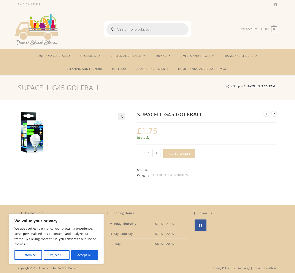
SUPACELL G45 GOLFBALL (260, 86)
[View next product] (274, 114)
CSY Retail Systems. (68, 268)
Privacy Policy (221, 268)
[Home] (227, 86)
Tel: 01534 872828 (29, 4)
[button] (121, 116)
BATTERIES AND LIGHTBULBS (169, 175)
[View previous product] (266, 114)
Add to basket (179, 154)
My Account (249, 29)
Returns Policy (241, 268)
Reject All (56, 255)
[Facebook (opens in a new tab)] (275, 4)
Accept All (84, 255)
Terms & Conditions (265, 268)
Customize (28, 255)
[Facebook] (200, 225)
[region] (56, 239)
